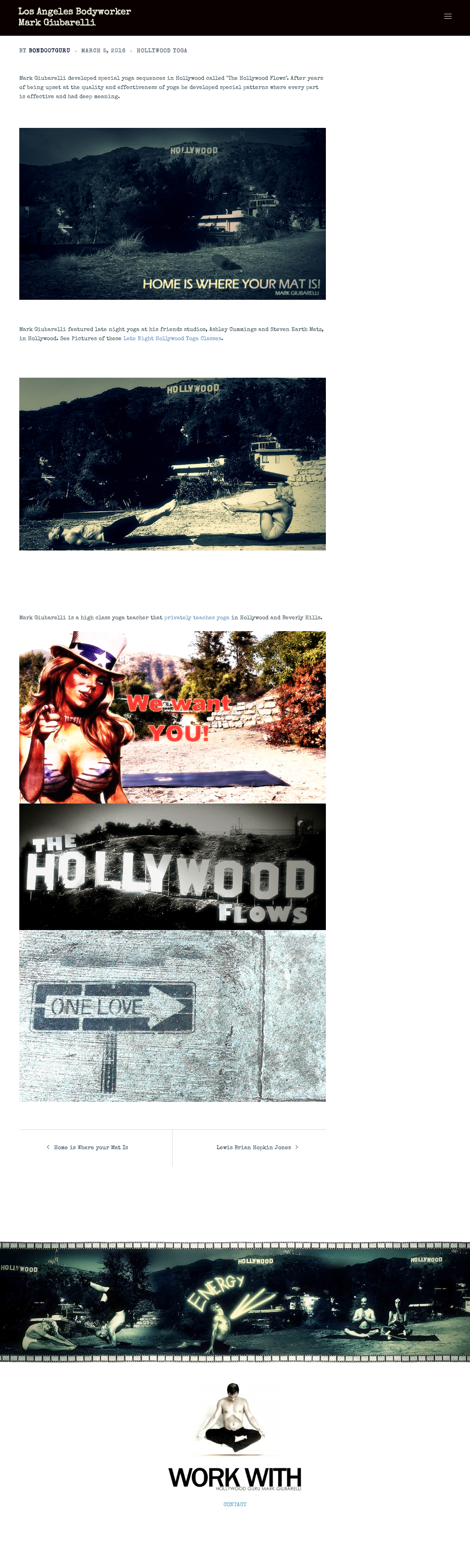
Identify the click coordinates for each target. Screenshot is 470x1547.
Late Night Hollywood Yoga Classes (172, 339)
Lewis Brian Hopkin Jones (254, 1148)
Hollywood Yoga (162, 51)
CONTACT (235, 1505)
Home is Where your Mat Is (91, 1148)
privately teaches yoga (196, 618)
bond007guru (49, 51)
